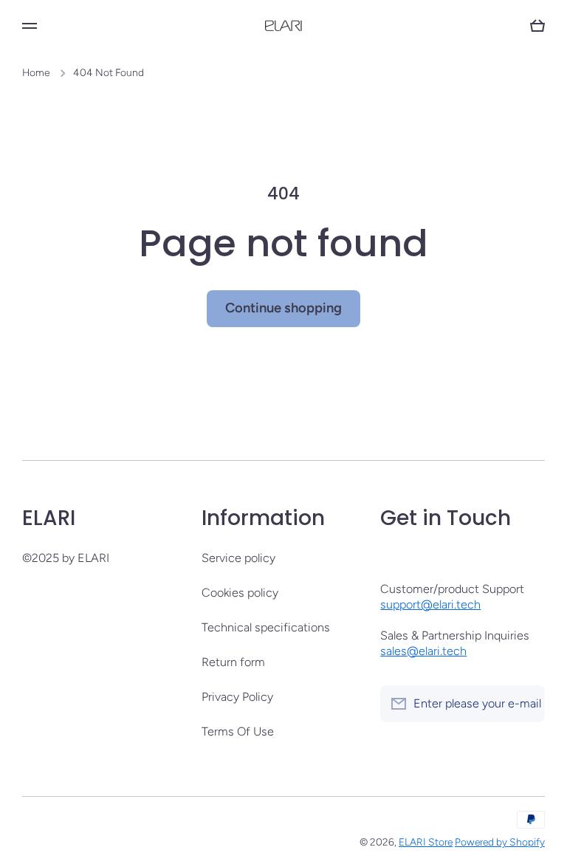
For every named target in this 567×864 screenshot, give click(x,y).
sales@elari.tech (423, 651)
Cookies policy (240, 593)
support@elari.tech (430, 604)
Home (35, 72)
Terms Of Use (238, 731)
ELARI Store (426, 842)
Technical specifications (266, 627)
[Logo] (283, 25)
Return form (233, 662)
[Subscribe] (526, 703)
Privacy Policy (237, 697)
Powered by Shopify (500, 842)
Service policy (238, 558)
